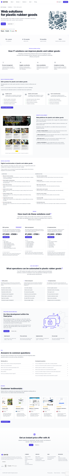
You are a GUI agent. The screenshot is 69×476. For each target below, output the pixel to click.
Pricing (3, 23)
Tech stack (27, 463)
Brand (26, 460)
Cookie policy (63, 472)
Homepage (4, 7)
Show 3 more (3, 301)
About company (28, 456)
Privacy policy (50, 472)
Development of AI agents (40, 460)
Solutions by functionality (62, 459)
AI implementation (39, 459)
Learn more (10, 23)
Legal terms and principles (63, 460)
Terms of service (57, 472)
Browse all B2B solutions (6, 107)
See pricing (6, 331)
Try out (31, 444)
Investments (49, 459)
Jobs (26, 461)
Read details (4, 417)
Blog (59, 456)
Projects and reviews (28, 459)
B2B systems (38, 456)
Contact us (37, 444)
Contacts (65, 1)
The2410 (9, 472)
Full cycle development (51, 456)
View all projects (5, 421)
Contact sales (6, 237)
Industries (10, 7)
